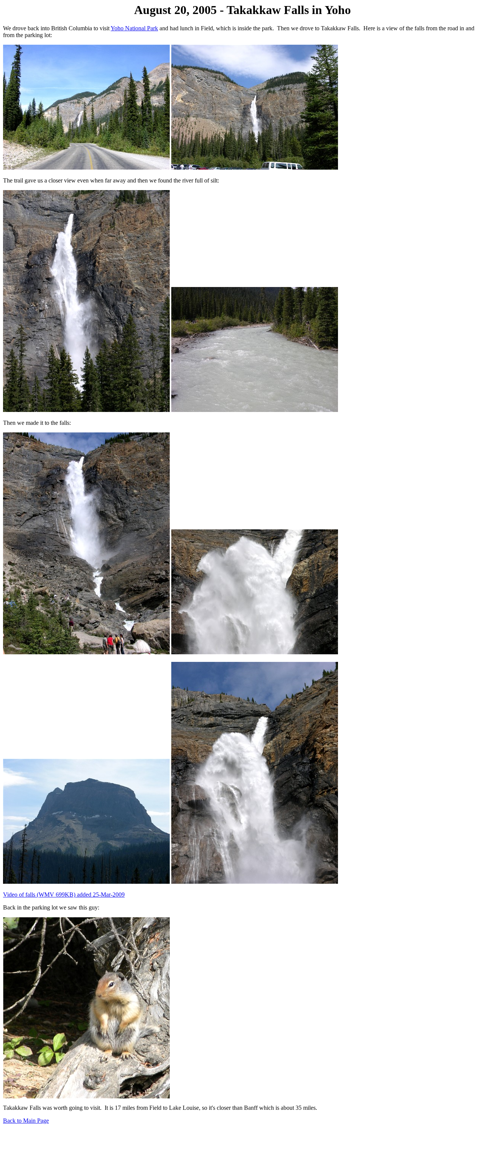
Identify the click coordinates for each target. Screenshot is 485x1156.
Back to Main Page (26, 1120)
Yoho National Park (134, 28)
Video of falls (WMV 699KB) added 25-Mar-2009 (64, 894)
